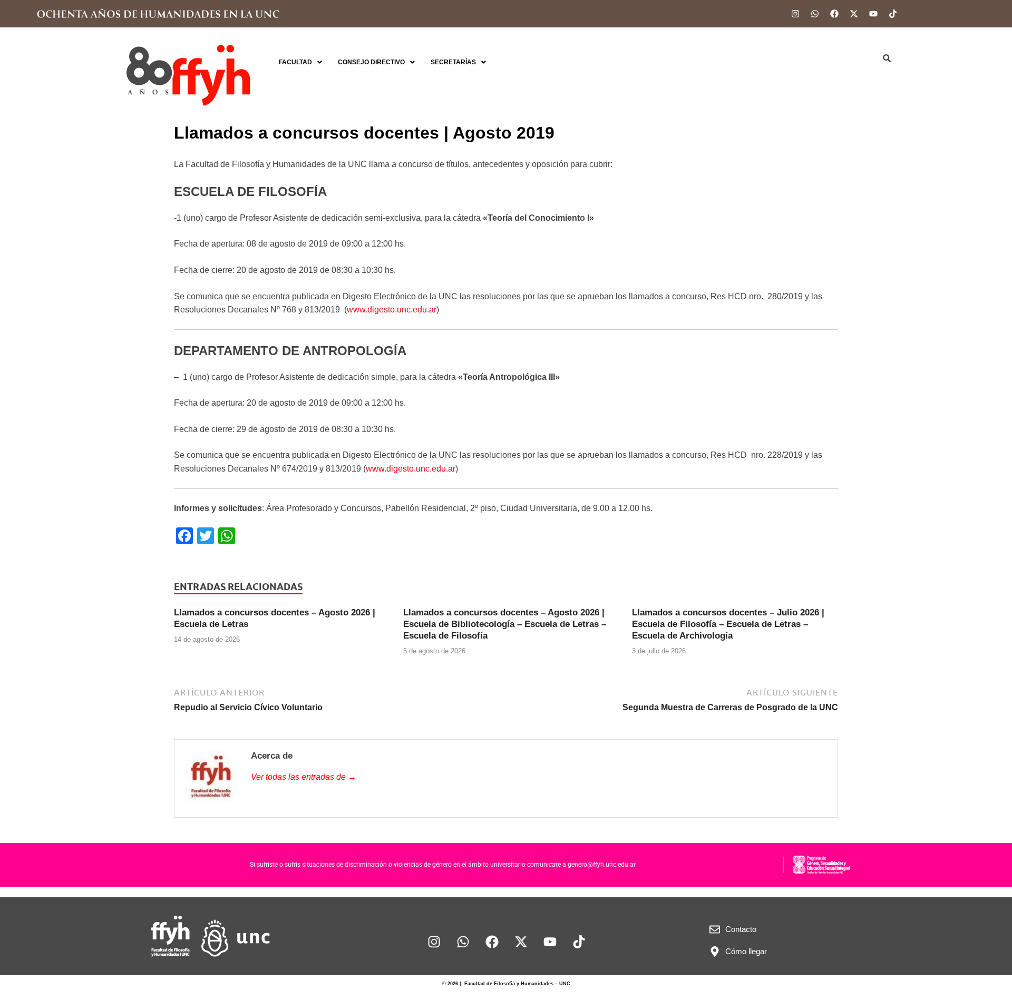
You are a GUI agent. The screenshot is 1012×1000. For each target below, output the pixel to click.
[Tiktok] (892, 13)
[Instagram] (795, 13)
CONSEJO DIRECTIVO (371, 62)
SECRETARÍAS (453, 62)
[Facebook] (834, 13)
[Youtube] (873, 13)
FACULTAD (295, 62)
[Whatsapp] (814, 13)
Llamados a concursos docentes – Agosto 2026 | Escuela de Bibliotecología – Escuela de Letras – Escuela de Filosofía (504, 624)
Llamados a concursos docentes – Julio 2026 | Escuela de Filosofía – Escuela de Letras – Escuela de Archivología (728, 624)
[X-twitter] (853, 13)
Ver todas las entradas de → (303, 776)
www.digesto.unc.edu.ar (391, 309)
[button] (300, 62)
